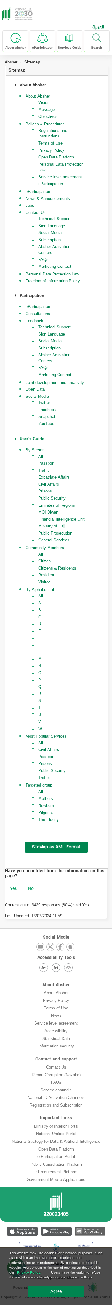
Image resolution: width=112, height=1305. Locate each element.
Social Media (50, 232)
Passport (46, 463)
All (40, 456)
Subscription (49, 240)
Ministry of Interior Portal (56, 1126)
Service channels (56, 1090)
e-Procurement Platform (56, 1172)
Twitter (44, 402)
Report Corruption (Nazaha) (56, 1075)
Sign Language (51, 226)
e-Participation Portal (56, 1156)
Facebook (47, 410)
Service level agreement (60, 177)
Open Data (35, 389)
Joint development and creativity (55, 382)
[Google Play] (56, 1231)
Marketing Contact (54, 266)
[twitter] (50, 947)
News (56, 1016)
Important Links (56, 1118)
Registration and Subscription (56, 1105)
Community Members (45, 548)
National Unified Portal (56, 1134)
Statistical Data (56, 1039)
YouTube (46, 423)
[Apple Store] (22, 1231)
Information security (56, 1046)
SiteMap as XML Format (56, 847)
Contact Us (56, 1067)
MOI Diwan (48, 512)
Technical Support (54, 219)
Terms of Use (50, 143)
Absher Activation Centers (54, 249)
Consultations (38, 314)
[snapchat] (70, 947)
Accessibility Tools (56, 957)
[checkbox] (13, 889)
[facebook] (60, 947)
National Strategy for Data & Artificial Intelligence (56, 1141)
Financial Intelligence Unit (61, 519)
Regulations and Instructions (52, 133)
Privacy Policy (51, 150)
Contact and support (56, 1059)
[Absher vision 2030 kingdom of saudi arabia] (16, 13)
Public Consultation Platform (56, 1164)
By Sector (35, 450)
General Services (53, 540)
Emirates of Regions (56, 505)
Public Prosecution (55, 533)
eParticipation (50, 184)
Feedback (34, 321)
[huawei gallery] (90, 1231)
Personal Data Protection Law (60, 167)
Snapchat (46, 416)
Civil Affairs (48, 484)
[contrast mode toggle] (68, 967)
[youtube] (40, 947)
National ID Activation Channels (56, 1097)
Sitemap (17, 70)
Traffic (44, 470)
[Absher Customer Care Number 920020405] (56, 1206)
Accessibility (56, 1031)
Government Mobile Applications (56, 1179)
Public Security (52, 498)
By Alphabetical (40, 589)
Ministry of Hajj (51, 526)
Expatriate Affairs (54, 477)
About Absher (56, 984)
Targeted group (39, 785)
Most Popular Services (46, 736)
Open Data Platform (56, 157)
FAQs (43, 259)
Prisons (45, 491)
